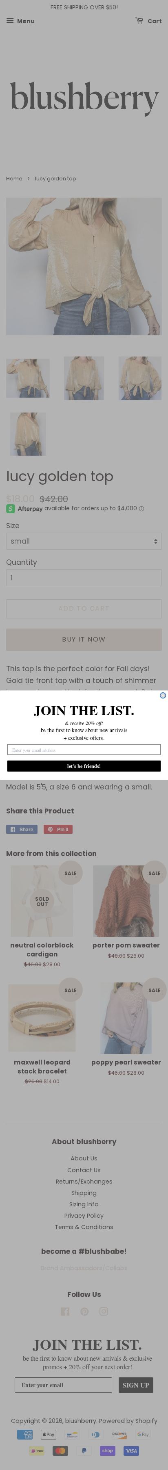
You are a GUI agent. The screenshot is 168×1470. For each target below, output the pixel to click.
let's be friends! (84, 766)
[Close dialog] (163, 695)
